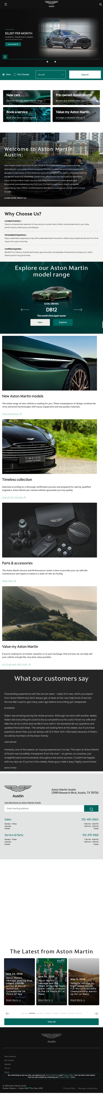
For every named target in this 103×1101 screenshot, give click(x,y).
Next (55, 61)
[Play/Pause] (5, 57)
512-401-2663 (90, 819)
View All (52, 1021)
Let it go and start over (15, 664)
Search (85, 74)
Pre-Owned (23, 74)
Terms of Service (52, 1075)
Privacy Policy (69, 1088)
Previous (47, 61)
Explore (63, 322)
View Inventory (11, 414)
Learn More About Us (15, 198)
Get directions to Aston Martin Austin (23, 802)
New (8, 74)
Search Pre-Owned (12, 497)
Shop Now (8, 581)
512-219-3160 (90, 835)
